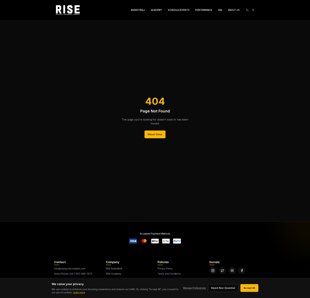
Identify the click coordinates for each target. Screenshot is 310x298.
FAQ (220, 10)
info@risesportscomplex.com (69, 268)
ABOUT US (234, 10)
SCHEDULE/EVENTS (178, 10)
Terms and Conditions (169, 273)
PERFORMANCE (203, 10)
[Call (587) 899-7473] (247, 10)
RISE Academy (113, 273)
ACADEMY (156, 10)
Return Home (155, 134)
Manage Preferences (194, 288)
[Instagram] (212, 270)
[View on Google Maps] (253, 10)
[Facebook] (241, 270)
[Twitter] (222, 270)
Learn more (79, 292)
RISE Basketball (114, 268)
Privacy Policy (165, 268)
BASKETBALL (138, 10)
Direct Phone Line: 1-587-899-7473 (73, 273)
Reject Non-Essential (223, 288)
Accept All (249, 288)
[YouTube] (232, 270)
